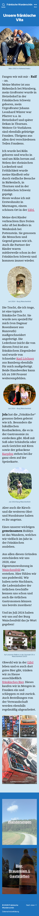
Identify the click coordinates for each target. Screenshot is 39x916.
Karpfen (7, 454)
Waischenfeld (11, 570)
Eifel (30, 662)
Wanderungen (19, 822)
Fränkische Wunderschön (19, 4)
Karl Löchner (25, 358)
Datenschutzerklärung (10, 911)
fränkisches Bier (13, 682)
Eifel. (31, 210)
